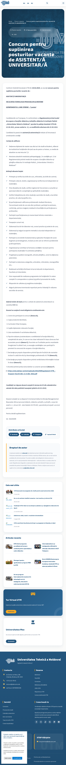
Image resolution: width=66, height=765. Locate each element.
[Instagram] (41, 722)
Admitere (37, 675)
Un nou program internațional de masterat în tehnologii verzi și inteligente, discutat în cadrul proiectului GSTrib (22, 579)
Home (10, 21)
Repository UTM (39, 692)
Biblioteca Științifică (41, 685)
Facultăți (37, 678)
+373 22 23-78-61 (11, 680)
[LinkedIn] (50, 722)
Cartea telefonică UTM (41, 695)
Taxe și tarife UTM (8, 720)
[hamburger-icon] (63, 3)
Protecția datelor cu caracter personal (45, 761)
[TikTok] (45, 722)
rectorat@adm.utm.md (13, 684)
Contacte (5, 706)
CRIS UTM (37, 688)
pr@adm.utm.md (29, 468)
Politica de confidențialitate (42, 757)
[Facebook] (36, 722)
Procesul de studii (8, 710)
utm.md (24, 453)
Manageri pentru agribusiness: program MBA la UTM (22, 563)
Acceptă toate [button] (17, 758)
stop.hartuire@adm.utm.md (47, 741)
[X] (54, 722)
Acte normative (7, 717)
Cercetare (37, 681)
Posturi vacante (19, 21)
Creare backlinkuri (8, 723)
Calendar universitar (9, 713)
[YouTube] (58, 722)
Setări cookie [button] (8, 758)
